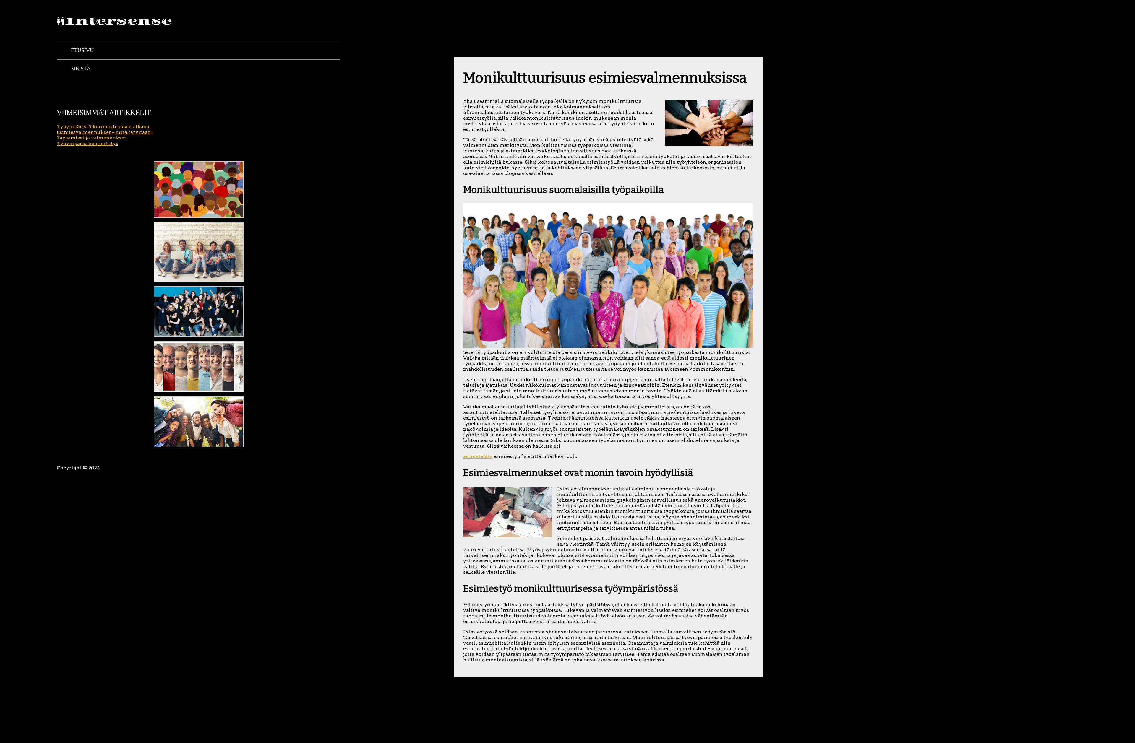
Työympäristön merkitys (87, 143)
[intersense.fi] (116, 23)
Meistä (81, 68)
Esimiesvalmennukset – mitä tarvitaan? (105, 132)
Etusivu (82, 50)
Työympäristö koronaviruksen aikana (103, 126)
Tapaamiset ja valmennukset (91, 138)
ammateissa (477, 456)
